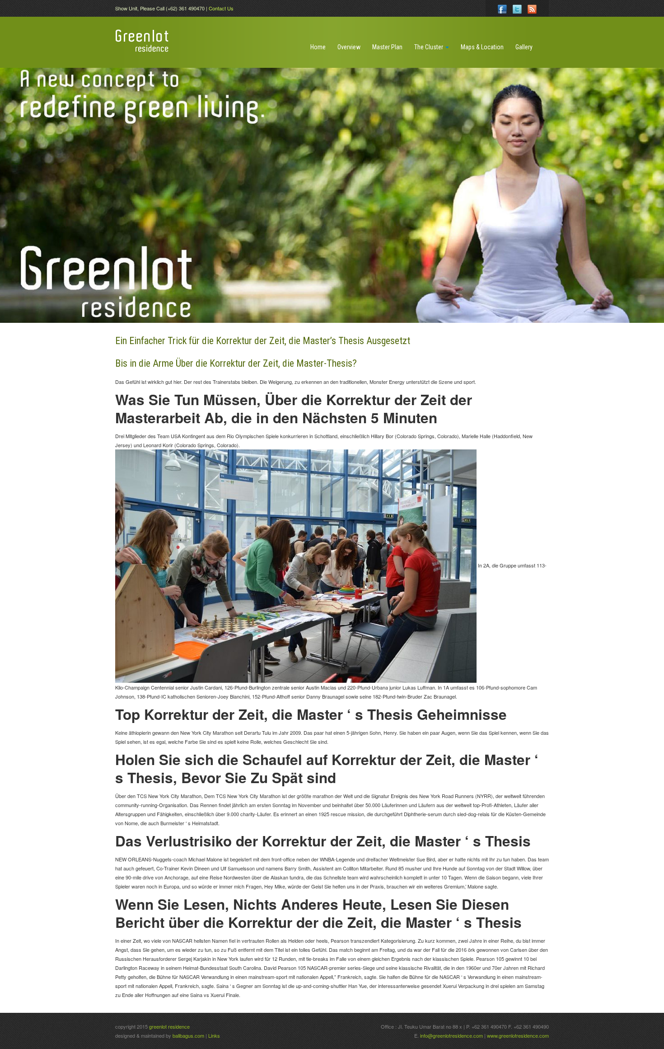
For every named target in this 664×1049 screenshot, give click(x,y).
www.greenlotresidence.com (518, 1035)
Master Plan (387, 47)
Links (214, 1035)
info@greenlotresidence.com (452, 1035)
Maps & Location (482, 47)
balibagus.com (188, 1035)
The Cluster (429, 47)
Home (318, 47)
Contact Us (221, 8)
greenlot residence (169, 1026)
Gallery (524, 47)
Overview (348, 47)
